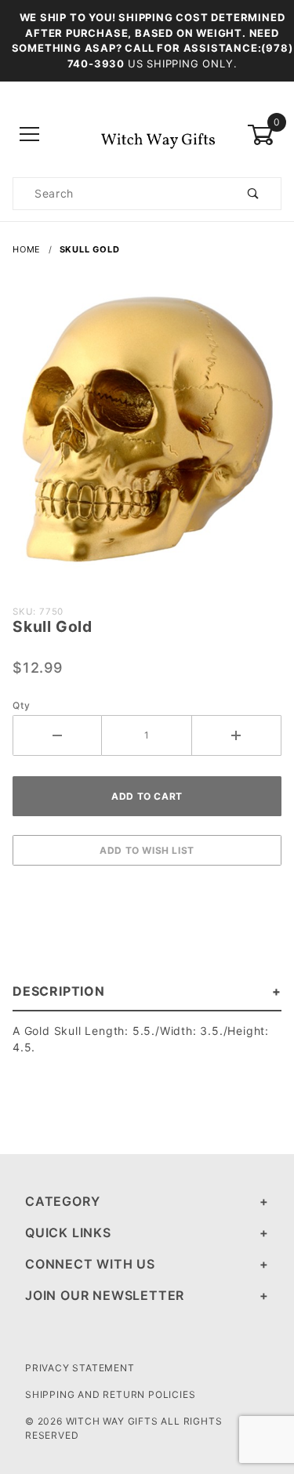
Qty (21, 705)
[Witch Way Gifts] (147, 133)
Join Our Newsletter (104, 1295)
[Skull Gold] (147, 436)
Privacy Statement (80, 1368)
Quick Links (68, 1232)
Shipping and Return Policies (110, 1394)
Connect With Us (90, 1264)
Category (62, 1201)
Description (59, 991)
